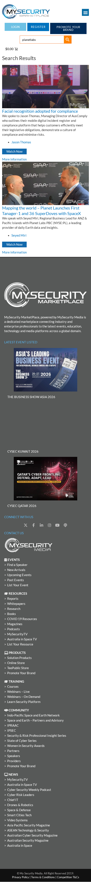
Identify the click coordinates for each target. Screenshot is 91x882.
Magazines (14, 624)
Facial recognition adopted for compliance (40, 111)
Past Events (15, 580)
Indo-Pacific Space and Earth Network (33, 715)
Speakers (13, 756)
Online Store (16, 663)
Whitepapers (16, 603)
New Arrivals (16, 570)
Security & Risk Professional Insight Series (36, 735)
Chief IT (12, 800)
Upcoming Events (19, 575)
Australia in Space (19, 845)
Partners (13, 751)
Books (11, 614)
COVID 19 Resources (22, 619)
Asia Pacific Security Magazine (28, 825)
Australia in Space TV (22, 639)
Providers (14, 761)
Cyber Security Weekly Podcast (29, 790)
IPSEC (11, 730)
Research (13, 609)
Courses (13, 686)
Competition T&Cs (68, 877)
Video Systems (17, 820)
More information (14, 159)
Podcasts (13, 629)
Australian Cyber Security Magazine (32, 835)
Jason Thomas (21, 142)
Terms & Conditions (43, 877)
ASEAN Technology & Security (28, 830)
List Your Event (17, 585)
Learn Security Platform (23, 702)
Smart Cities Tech (19, 815)
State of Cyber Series (22, 740)
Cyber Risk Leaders (20, 795)
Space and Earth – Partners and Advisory (35, 720)
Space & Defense (19, 810)
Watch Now (14, 151)
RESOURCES (17, 593)
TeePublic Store (18, 668)
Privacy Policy (20, 877)
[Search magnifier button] (67, 39)
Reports (12, 598)
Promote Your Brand (21, 673)
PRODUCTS (17, 653)
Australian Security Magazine (27, 840)
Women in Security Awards (26, 746)
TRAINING (16, 681)
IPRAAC (13, 725)
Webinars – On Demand (23, 696)
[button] (85, 12)
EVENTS (13, 560)
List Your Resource (20, 644)
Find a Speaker (17, 565)
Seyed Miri (18, 235)
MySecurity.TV (17, 779)
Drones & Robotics (20, 805)
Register (38, 27)
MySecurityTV (17, 634)
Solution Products (19, 658)
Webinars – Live (18, 691)
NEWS (13, 774)
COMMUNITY (18, 710)
